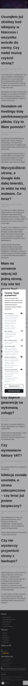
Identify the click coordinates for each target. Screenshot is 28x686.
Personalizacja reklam (10, 346)
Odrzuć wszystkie (14, 394)
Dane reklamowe (9, 331)
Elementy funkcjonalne (10, 357)
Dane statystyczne (9, 313)
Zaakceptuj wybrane (14, 386)
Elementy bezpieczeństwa (11, 369)
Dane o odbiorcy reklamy (11, 340)
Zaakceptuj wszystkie (14, 391)
